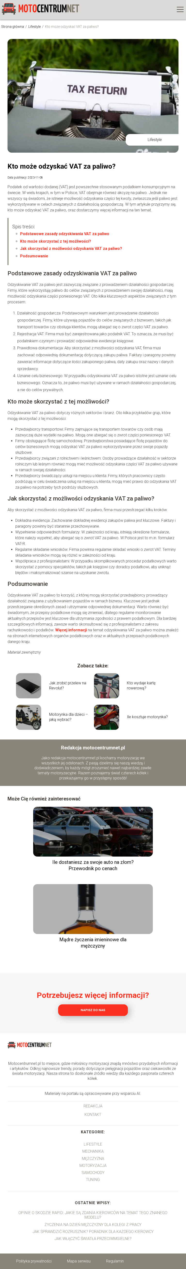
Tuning (93, 1179)
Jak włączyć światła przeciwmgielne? (93, 1238)
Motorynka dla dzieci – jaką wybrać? (68, 717)
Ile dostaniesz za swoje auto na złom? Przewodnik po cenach (93, 865)
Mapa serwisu (79, 1261)
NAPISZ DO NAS (93, 1010)
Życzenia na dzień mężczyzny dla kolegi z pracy (93, 1224)
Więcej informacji (71, 630)
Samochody (93, 1172)
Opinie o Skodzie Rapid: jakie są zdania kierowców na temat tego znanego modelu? (92, 1215)
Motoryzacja (93, 1165)
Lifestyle (34, 27)
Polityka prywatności (34, 1261)
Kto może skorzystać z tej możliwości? (55, 241)
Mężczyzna (93, 1158)
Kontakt (93, 1114)
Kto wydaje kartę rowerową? (141, 685)
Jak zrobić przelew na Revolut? (67, 685)
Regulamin (115, 1261)
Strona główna (13, 27)
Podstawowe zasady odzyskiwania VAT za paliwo (64, 233)
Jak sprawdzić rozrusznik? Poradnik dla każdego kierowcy (93, 1231)
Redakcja (93, 1106)
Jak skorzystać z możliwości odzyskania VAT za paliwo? (71, 248)
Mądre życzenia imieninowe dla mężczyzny (92, 943)
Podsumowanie (34, 256)
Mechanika (93, 1151)
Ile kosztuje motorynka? (147, 717)
